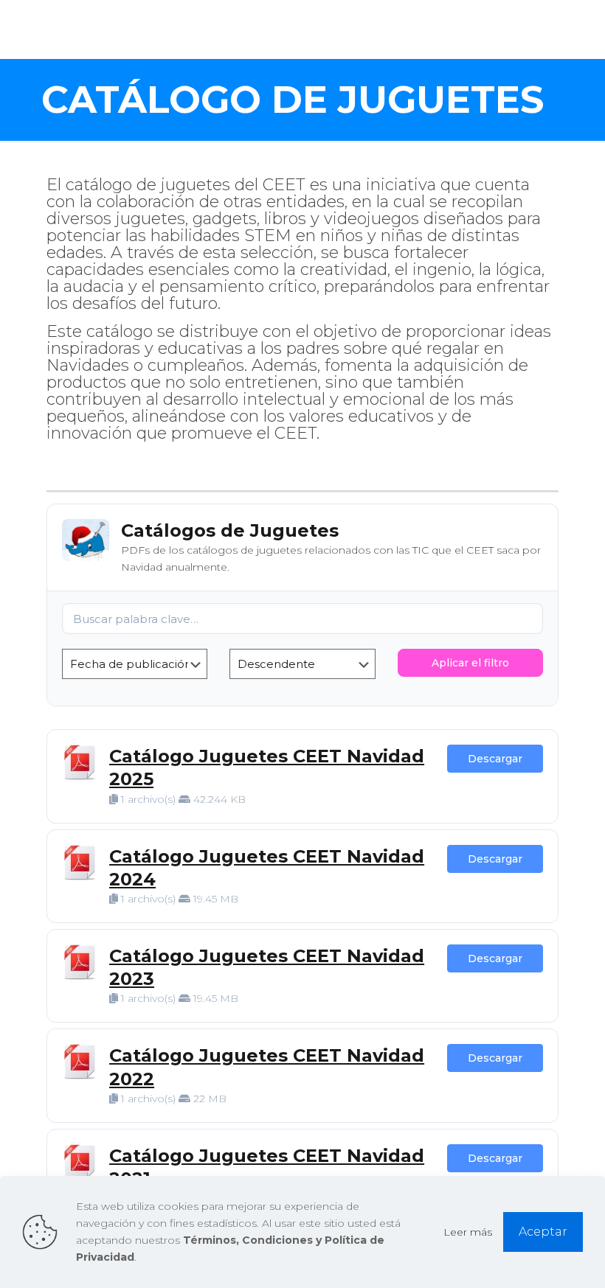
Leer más (467, 1232)
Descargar (495, 758)
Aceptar (543, 1232)
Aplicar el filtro (470, 662)
